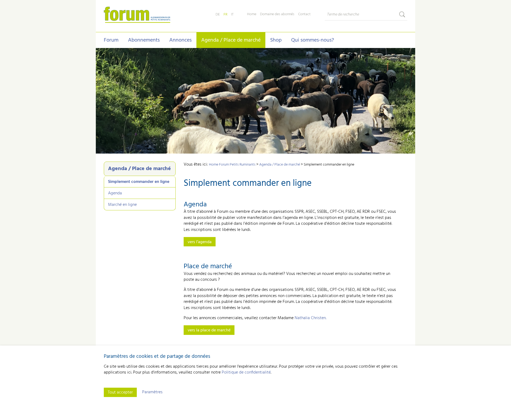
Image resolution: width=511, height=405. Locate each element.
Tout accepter (120, 392)
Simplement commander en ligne (138, 181)
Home (251, 14)
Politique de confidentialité (246, 372)
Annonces (180, 40)
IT (232, 14)
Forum (111, 40)
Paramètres (152, 392)
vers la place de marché (209, 330)
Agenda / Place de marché (231, 40)
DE (218, 14)
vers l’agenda (200, 242)
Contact (304, 14)
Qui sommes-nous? (312, 40)
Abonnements (144, 40)
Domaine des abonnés (277, 14)
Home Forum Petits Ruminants (232, 165)
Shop (276, 40)
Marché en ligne (122, 204)
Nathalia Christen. (310, 318)
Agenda (115, 193)
